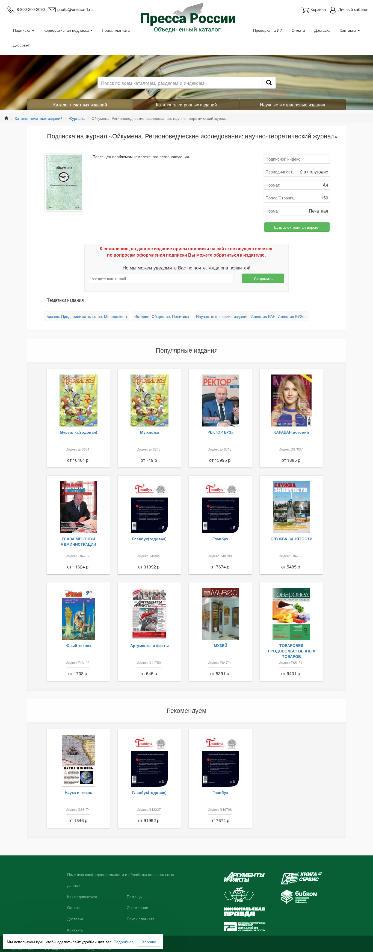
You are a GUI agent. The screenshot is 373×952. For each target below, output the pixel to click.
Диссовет (21, 45)
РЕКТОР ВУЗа (220, 432)
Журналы (77, 118)
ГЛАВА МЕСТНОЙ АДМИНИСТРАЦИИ (78, 541)
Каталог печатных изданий (80, 104)
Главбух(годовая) (149, 538)
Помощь (134, 897)
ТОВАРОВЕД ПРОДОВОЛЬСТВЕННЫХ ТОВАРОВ (291, 651)
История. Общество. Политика (161, 316)
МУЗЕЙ (220, 645)
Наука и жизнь (78, 792)
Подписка (22, 30)
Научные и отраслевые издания (292, 104)
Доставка (322, 30)
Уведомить (263, 278)
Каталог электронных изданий (186, 104)
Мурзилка (149, 432)
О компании (137, 907)
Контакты (348, 30)
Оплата (298, 30)
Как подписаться (82, 897)
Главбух (220, 538)
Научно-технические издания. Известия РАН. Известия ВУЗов (251, 316)
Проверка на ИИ (267, 30)
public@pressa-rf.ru (75, 9)
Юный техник (78, 645)
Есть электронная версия (296, 227)
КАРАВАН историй (291, 432)
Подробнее (124, 941)
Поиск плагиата (116, 30)
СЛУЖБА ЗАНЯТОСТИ (291, 538)
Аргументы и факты (149, 645)
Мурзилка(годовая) (78, 432)
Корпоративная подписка (66, 30)
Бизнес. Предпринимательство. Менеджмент (86, 316)
